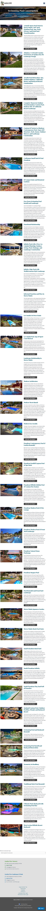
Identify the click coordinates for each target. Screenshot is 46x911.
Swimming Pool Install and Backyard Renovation (33, 747)
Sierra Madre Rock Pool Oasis (34, 629)
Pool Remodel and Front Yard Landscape (33, 591)
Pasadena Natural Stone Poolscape (32, 552)
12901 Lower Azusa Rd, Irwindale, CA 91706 (14, 863)
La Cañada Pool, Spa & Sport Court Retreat (33, 337)
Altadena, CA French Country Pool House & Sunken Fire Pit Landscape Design (34, 54)
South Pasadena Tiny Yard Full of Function (34, 687)
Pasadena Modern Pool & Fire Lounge (34, 509)
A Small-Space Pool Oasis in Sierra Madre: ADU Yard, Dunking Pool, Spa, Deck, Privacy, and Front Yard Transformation (33, 29)
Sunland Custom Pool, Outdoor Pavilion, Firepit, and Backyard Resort (34, 710)
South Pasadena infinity (32, 668)
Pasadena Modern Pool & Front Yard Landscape (34, 530)
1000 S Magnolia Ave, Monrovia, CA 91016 (14, 876)
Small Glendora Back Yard (32, 649)
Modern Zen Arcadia (30, 424)
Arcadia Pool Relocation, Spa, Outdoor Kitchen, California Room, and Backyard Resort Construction (34, 80)
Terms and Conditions (27, 905)
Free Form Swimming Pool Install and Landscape (33, 202)
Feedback (23, 890)
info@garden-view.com (10, 880)
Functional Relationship (32, 224)
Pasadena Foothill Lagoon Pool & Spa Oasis (34, 464)
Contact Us (23, 891)
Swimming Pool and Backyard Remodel (34, 731)
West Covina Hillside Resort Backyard (33, 826)
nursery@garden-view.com (11, 867)
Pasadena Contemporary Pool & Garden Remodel (34, 444)
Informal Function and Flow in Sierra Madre (34, 295)
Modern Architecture (31, 381)
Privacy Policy (17, 905)
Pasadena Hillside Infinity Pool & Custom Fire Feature (34, 486)
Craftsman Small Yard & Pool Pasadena (33, 159)
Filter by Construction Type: (5, 850)
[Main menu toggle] (44, 3)
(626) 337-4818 (9, 865)
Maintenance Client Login (23, 894)
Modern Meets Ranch (31, 402)
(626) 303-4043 (9, 878)
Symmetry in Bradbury (31, 764)
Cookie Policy (22, 905)
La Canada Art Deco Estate (32, 315)
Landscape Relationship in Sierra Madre (33, 359)
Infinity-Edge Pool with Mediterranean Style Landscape (34, 270)
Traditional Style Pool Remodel (34, 784)
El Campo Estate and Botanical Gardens (34, 181)
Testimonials (23, 888)
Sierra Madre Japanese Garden (34, 609)
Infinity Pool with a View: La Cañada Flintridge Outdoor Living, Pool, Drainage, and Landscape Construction (33, 247)
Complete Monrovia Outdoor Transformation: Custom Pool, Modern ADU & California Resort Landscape (34, 105)
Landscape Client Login (23, 893)
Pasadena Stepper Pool (31, 572)
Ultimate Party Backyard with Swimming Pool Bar (33, 804)
